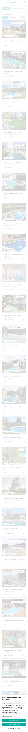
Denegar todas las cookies (14, 724)
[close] (25, 697)
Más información (7, 716)
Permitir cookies (14, 720)
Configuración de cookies (14, 728)
